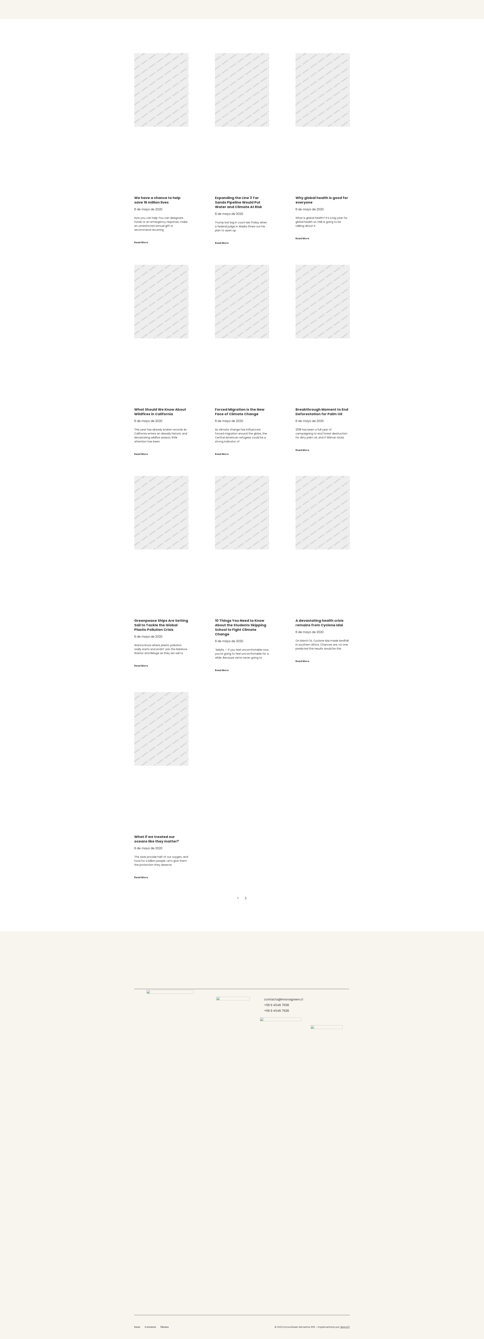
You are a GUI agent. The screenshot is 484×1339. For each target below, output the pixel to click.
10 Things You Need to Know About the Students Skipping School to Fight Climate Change (240, 627)
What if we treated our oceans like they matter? (156, 839)
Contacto (150, 1327)
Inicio (137, 1327)
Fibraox (165, 1327)
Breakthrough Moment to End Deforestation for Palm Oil (322, 411)
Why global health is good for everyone (322, 200)
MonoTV (345, 1327)
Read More (141, 242)
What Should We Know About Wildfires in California (160, 411)
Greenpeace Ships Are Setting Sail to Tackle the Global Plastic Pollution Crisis (161, 625)
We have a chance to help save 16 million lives (157, 200)
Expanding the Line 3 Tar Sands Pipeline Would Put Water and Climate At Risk (238, 202)
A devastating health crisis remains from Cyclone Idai (320, 622)
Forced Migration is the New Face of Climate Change (239, 411)
